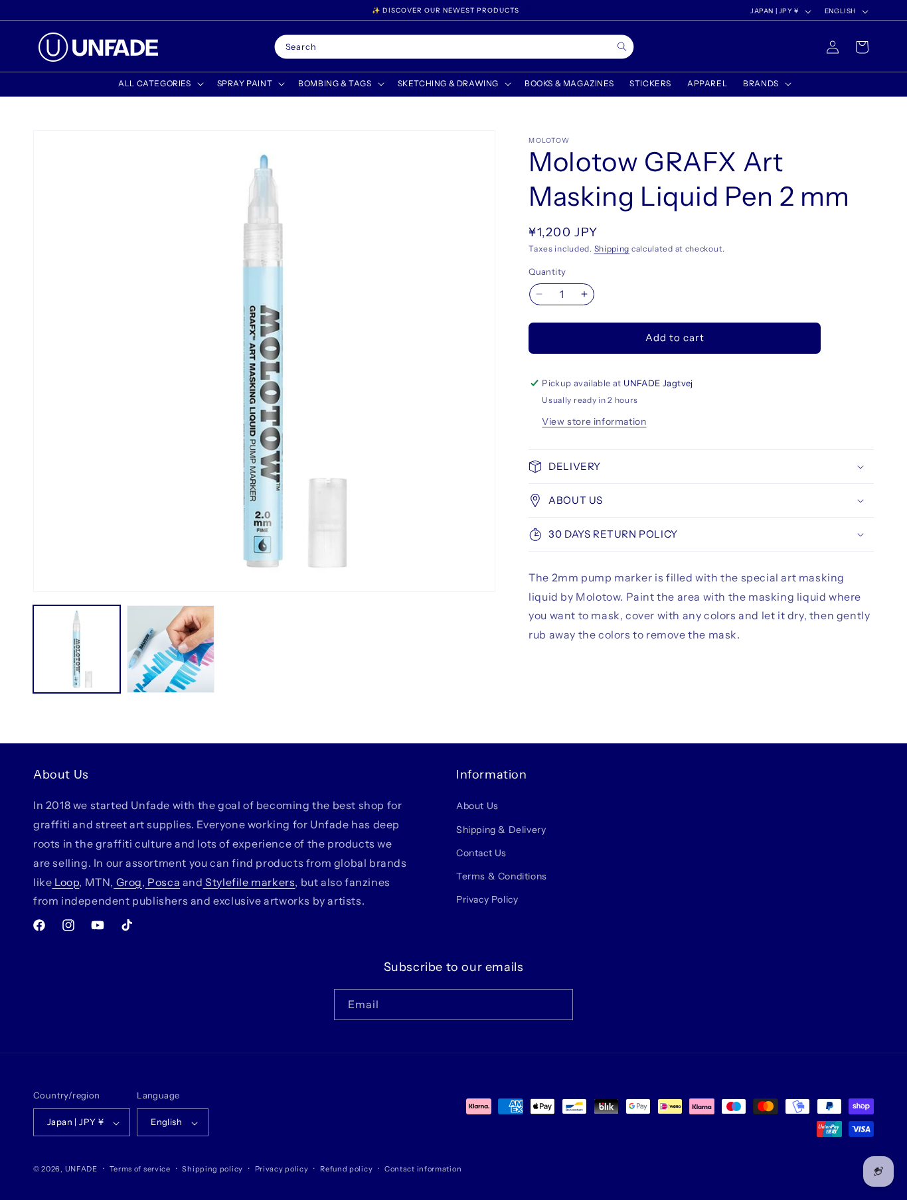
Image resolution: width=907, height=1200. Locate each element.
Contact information (422, 1168)
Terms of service (140, 1168)
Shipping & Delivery (501, 829)
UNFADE (81, 1169)
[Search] (621, 46)
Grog (128, 881)
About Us (477, 806)
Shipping (612, 249)
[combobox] (454, 47)
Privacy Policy (487, 899)
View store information (594, 421)
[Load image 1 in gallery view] (76, 648)
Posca (163, 881)
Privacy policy (282, 1168)
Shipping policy (212, 1168)
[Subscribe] (557, 1003)
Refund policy (346, 1168)
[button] (159, 83)
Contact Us (481, 852)
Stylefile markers (249, 881)
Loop (65, 881)
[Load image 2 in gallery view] (170, 648)
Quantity (547, 271)
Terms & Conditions (501, 876)
